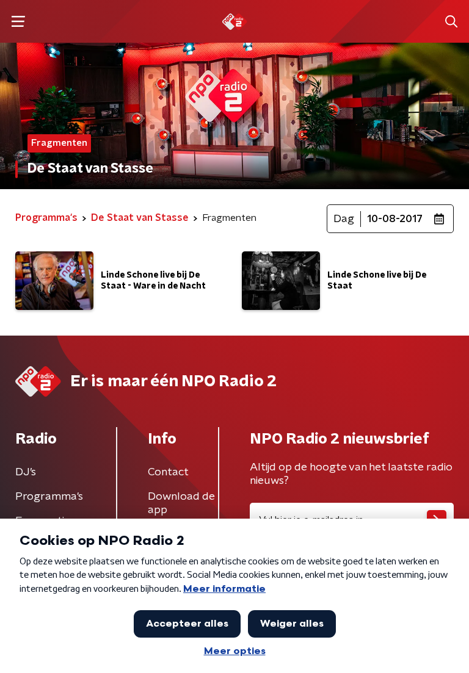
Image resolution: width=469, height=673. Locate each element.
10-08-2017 (395, 219)
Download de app (181, 503)
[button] (18, 21)
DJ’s (25, 472)
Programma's (49, 496)
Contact (168, 472)
